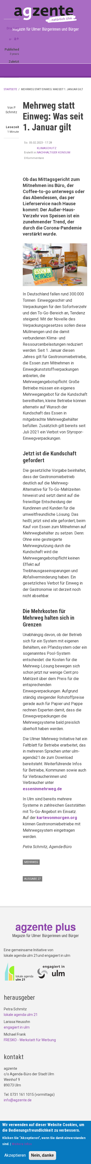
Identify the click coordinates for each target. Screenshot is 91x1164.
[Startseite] (45, 14)
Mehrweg (31, 862)
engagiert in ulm (17, 1027)
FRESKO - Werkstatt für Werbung (30, 1040)
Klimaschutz (46, 148)
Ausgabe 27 (32, 878)
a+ (16, 38)
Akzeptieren (15, 1155)
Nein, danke (42, 1155)
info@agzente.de (18, 1100)
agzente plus (45, 926)
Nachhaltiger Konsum (53, 152)
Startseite (10, 89)
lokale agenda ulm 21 (21, 1015)
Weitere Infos (22, 1144)
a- (10, 39)
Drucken (13, 28)
